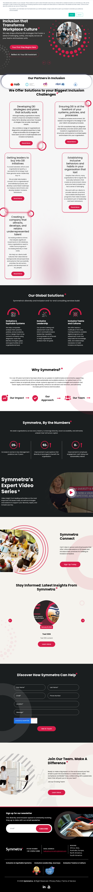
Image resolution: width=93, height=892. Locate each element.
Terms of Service (69, 881)
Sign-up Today (70, 564)
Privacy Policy (55, 881)
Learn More (56, 792)
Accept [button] (71, 14)
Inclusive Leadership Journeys (47, 863)
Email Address (48, 849)
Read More (26, 143)
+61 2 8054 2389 (33, 851)
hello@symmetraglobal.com (54, 851)
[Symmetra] (14, 849)
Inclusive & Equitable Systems (19, 863)
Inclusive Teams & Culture (74, 863)
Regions (73, 845)
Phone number (32, 849)
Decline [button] (79, 14)
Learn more (46, 644)
